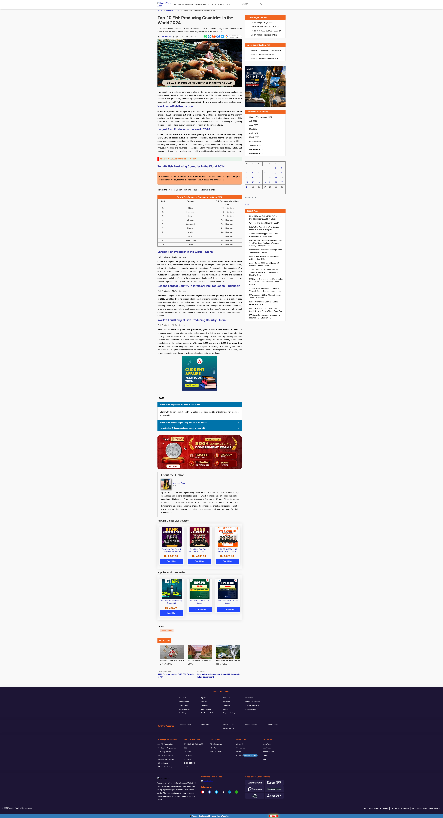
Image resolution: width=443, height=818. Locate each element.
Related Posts (164, 640)
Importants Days (229, 713)
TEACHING (188, 755)
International (187, 4)
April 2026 (253, 133)
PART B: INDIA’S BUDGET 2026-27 (266, 31)
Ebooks (265, 755)
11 (253, 177)
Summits (226, 705)
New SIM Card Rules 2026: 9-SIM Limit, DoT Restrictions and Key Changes (265, 217)
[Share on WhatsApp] (205, 36)
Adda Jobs (205, 724)
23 (282, 182)
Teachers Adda (185, 724)
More (220, 4)
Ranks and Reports (252, 701)
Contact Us (240, 748)
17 (247, 182)
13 (264, 177)
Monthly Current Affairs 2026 (262, 54)
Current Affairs (228, 724)
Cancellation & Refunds (400, 808)
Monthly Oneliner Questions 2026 (264, 58)
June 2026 (253, 125)
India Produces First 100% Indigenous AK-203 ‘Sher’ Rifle (264, 257)
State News (183, 705)
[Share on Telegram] (209, 36)
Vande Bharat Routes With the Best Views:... (228, 662)
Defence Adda (228, 728)
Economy (226, 709)
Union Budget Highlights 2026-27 (264, 35)
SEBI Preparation (164, 752)
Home (159, 10)
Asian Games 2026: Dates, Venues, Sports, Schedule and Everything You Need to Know (264, 272)
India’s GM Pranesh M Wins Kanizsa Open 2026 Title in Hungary (264, 228)
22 (276, 182)
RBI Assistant (162, 763)
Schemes (204, 705)
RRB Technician (216, 744)
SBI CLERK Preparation (166, 748)
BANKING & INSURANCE (193, 744)
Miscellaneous (250, 709)
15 (276, 177)
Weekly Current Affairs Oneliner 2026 (266, 50)
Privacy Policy (434, 808)
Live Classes (267, 748)
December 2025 (255, 149)
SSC (185, 748)
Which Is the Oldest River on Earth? (199, 662)
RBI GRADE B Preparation (167, 767)
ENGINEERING (190, 763)
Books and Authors (208, 713)
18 (253, 182)
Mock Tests (267, 744)
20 (264, 182)
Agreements (206, 709)
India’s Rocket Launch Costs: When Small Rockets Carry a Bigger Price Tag (265, 310)
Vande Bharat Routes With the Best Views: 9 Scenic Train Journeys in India (265, 289)
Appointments (184, 709)
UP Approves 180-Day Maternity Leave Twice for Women (265, 296)
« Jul (247, 204)
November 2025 (255, 153)
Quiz (228, 4)
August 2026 (260, 117)
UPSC (186, 767)
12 (259, 177)
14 (270, 177)
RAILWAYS (188, 752)
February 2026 (255, 141)
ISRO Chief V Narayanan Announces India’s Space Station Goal (264, 316)
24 (247, 187)
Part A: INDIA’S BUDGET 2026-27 (265, 27)
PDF (205, 4)
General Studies (173, 10)
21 (270, 182)
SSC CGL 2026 (216, 752)
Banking (198, 4)
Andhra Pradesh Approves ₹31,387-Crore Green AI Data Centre (264, 235)
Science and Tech (252, 705)
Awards (204, 701)
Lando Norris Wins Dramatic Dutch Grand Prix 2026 (263, 303)
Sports (203, 698)
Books (265, 759)
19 (259, 182)
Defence (226, 701)
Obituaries (249, 698)
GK (212, 4)
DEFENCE (188, 759)
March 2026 (254, 137)
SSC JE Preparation (165, 755)
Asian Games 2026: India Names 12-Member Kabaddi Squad (264, 264)
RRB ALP (213, 748)
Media (238, 752)
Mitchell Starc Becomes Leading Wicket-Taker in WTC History (265, 251)
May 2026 (253, 129)
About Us (239, 744)
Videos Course (268, 752)
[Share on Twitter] (222, 36)
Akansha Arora (165, 36)
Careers (246, 755)
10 (247, 177)
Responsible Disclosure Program (375, 808)
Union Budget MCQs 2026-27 (263, 23)
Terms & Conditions (419, 808)
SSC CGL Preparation (165, 759)
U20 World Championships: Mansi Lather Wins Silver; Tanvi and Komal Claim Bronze (266, 281)
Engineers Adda (251, 724)
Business (226, 698)
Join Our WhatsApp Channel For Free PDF (178, 159)
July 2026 (253, 121)
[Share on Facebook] (218, 36)
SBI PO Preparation (165, 744)
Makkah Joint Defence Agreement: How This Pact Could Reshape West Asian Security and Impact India (265, 243)
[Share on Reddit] (214, 36)
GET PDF (273, 816)
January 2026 (254, 145)
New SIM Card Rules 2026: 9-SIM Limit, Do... (172, 662)
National (177, 4)
